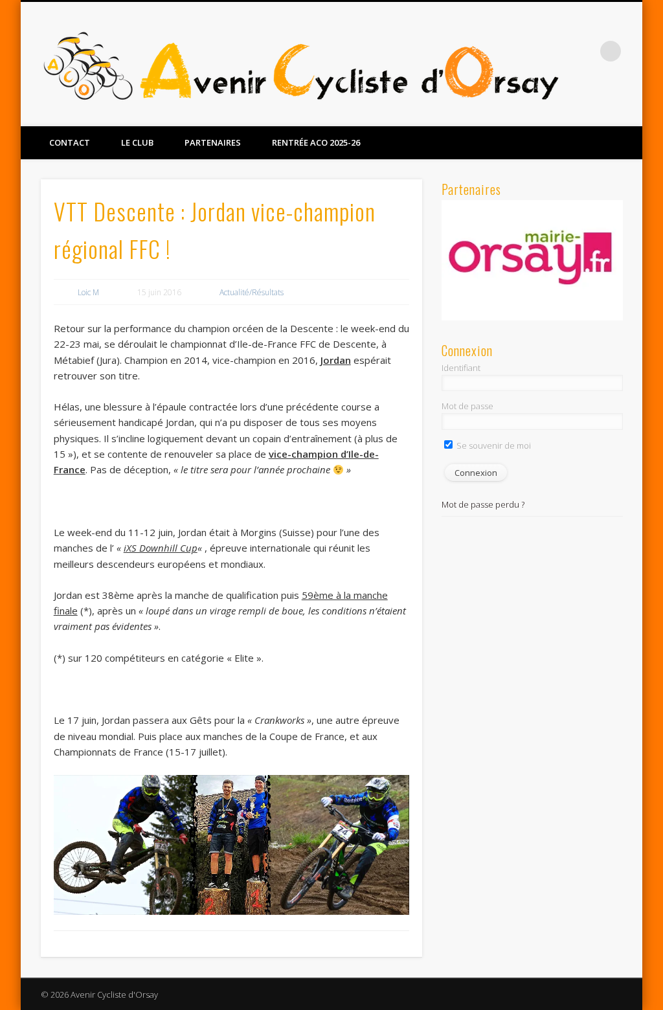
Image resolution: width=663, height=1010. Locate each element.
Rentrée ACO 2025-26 (316, 142)
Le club (137, 142)
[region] (532, 260)
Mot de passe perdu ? (483, 504)
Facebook (601, 110)
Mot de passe (467, 406)
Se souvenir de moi (493, 445)
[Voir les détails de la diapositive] (532, 260)
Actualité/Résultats (251, 292)
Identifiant (461, 368)
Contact (69, 142)
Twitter (628, 110)
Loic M (88, 292)
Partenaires (213, 142)
